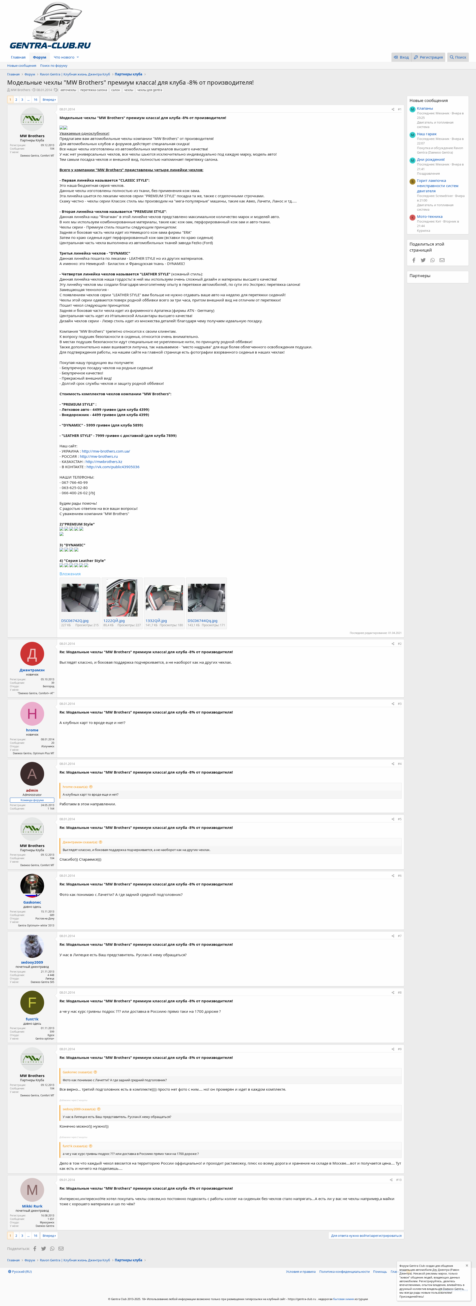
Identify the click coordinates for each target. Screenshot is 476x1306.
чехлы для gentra (149, 90)
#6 (400, 876)
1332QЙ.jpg (156, 620)
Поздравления (428, 173)
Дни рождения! (431, 159)
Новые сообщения (21, 65)
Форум (39, 57)
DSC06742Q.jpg (75, 620)
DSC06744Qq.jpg (202, 620)
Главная (18, 57)
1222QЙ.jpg (114, 620)
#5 (400, 819)
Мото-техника (430, 216)
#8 (400, 992)
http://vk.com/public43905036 (113, 466)
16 (35, 99)
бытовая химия (343, 1299)
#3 (400, 704)
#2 (400, 644)
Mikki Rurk (32, 1206)
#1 (400, 109)
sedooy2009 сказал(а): (79, 1109)
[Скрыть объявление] (466, 1266)
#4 (400, 764)
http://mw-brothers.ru (99, 456)
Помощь (380, 1271)
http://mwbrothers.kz (104, 461)
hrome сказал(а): (75, 786)
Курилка (423, 230)
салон (115, 90)
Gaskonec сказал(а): (77, 1072)
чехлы (128, 90)
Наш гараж (427, 133)
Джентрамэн (32, 669)
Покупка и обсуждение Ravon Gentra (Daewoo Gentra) (440, 150)
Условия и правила (301, 1271)
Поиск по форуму (53, 65)
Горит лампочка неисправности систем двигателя (437, 185)
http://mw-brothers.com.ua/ (106, 451)
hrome (32, 729)
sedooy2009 (32, 962)
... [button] (28, 99)
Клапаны (425, 108)
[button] (77, 57)
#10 (399, 1180)
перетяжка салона (93, 90)
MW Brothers (20, 90)
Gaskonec (32, 902)
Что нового (64, 57)
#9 (400, 1049)
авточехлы (68, 90)
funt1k (32, 1018)
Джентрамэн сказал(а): (80, 842)
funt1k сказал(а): (75, 1146)
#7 (400, 936)
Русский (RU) (21, 1271)
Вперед (48, 99)
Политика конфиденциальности (344, 1271)
